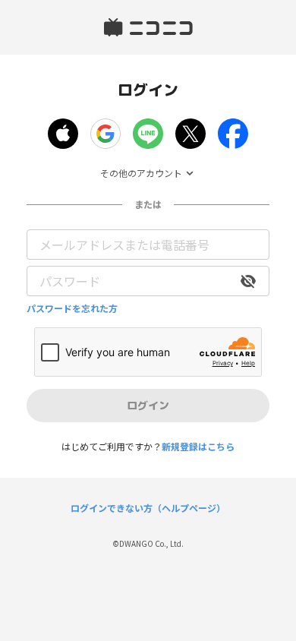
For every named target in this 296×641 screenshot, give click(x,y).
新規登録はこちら (198, 446)
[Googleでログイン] (105, 133)
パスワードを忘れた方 (72, 308)
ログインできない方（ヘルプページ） (148, 508)
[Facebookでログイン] (233, 133)
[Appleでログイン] (63, 133)
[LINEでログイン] (148, 133)
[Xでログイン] (190, 133)
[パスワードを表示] (248, 281)
